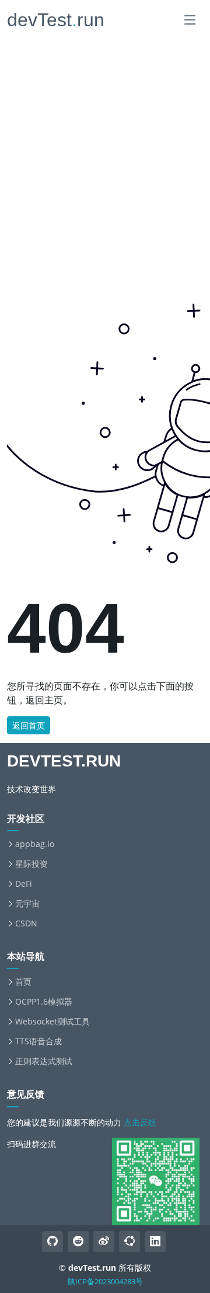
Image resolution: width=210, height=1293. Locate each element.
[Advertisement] (105, 114)
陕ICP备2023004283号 (105, 1281)
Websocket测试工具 (52, 1021)
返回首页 (28, 725)
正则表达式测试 (43, 1061)
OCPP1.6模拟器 (43, 1002)
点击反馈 (140, 1122)
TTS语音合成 (38, 1041)
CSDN (26, 923)
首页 (23, 982)
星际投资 (31, 864)
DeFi (23, 884)
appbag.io (34, 844)
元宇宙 (27, 904)
